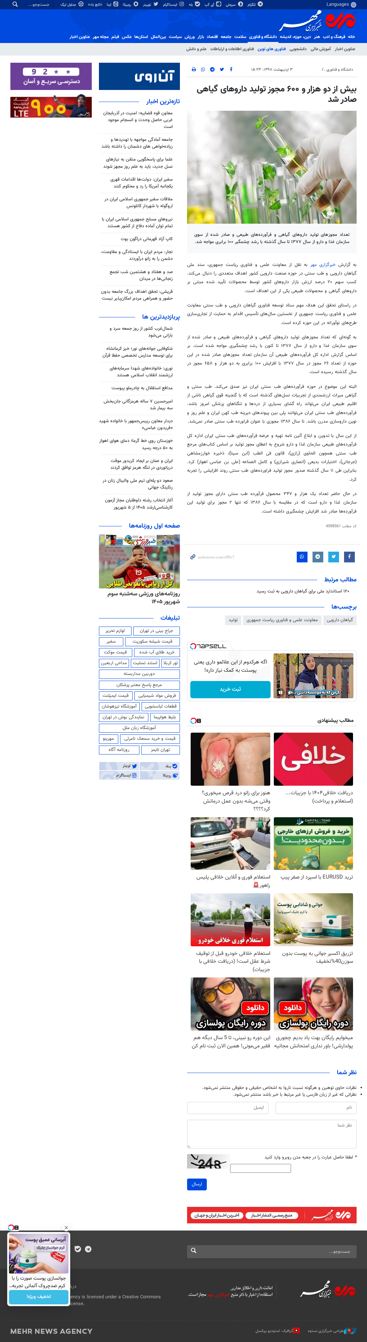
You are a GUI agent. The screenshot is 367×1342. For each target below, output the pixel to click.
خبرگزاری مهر (323, 264)
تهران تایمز (160, 749)
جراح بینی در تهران (156, 630)
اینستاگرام (170, 5)
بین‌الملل (158, 37)
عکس (127, 37)
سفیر (111, 641)
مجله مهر (101, 37)
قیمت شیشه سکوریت (152, 641)
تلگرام (252, 5)
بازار (200, 37)
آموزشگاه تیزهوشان (119, 706)
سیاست (175, 37)
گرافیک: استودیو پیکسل (274, 1331)
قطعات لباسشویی (161, 706)
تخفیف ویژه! (39, 1297)
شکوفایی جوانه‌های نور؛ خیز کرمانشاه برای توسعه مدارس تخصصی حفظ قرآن (138, 352)
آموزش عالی (321, 49)
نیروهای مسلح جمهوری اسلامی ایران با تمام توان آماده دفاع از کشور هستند (137, 223)
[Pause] (280, 692)
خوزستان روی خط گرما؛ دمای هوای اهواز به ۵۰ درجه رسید (136, 444)
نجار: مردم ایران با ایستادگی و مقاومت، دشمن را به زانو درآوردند (137, 255)
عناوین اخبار (345, 49)
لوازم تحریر (115, 630)
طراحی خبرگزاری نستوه (326, 1331)
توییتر (147, 5)
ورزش (190, 37)
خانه (351, 37)
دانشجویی (298, 49)
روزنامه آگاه (119, 749)
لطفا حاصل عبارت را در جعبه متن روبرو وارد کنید (310, 1157)
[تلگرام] (88, 1250)
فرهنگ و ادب (334, 37)
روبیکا (127, 5)
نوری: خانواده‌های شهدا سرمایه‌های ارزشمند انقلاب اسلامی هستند (141, 372)
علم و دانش (196, 49)
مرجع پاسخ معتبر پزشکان (139, 685)
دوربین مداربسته (139, 673)
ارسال (197, 1184)
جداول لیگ (69, 5)
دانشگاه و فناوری (263, 37)
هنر (317, 37)
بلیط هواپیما (165, 717)
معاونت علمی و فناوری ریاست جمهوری (282, 620)
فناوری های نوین (272, 49)
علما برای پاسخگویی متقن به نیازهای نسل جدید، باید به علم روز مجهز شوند (138, 163)
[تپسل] (193, 646)
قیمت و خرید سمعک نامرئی (150, 738)
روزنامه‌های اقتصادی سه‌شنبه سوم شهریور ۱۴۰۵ (140, 598)
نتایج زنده (95, 4)
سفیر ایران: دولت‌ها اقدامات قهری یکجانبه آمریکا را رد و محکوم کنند (141, 183)
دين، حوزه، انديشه (295, 37)
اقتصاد (212, 37)
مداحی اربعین (114, 663)
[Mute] (290, 692)
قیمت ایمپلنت (116, 695)
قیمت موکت (115, 652)
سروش (231, 5)
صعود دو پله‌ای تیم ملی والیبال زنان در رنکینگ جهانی (138, 484)
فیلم (115, 37)
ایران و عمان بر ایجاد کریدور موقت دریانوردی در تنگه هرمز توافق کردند (141, 464)
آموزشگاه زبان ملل (139, 728)
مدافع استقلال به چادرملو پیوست (142, 388)
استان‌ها (141, 37)
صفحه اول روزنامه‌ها (154, 526)
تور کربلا (170, 663)
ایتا (109, 5)
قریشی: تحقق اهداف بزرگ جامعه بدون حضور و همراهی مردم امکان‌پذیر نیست (137, 295)
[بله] (77, 1250)
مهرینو (108, 738)
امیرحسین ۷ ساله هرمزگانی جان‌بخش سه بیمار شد (138, 405)
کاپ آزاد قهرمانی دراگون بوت (147, 239)
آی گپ (210, 5)
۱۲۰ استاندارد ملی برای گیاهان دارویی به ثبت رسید (303, 591)
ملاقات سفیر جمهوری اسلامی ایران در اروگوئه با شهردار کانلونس (138, 203)
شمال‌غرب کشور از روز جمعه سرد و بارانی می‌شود (141, 332)
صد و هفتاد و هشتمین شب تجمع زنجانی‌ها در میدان (141, 275)
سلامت (240, 37)
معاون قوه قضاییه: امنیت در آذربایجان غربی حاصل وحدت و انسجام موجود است (138, 120)
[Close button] (66, 1227)
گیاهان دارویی (340, 620)
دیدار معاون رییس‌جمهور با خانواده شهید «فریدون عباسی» (136, 425)
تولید (233, 620)
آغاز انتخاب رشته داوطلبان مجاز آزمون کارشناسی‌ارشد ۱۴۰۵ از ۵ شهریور (139, 504)
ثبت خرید (230, 689)
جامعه (226, 37)
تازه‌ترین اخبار (163, 101)
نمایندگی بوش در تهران (123, 717)
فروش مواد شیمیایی (157, 695)
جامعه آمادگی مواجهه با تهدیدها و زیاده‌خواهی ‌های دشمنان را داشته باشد (137, 143)
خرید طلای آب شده (157, 652)
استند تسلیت (145, 663)
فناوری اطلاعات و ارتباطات (232, 49)
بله (191, 5)
